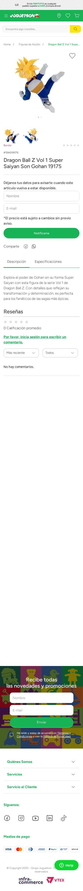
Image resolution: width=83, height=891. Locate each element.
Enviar (41, 722)
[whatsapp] (34, 246)
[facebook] (26, 246)
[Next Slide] (79, 5)
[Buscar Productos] (75, 28)
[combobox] (41, 28)
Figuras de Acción (29, 44)
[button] (41, 762)
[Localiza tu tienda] (59, 15)
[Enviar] (41, 233)
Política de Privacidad (56, 736)
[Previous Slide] (3, 5)
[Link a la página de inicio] (7, 44)
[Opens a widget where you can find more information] (66, 865)
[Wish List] (68, 15)
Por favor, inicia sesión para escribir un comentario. (35, 339)
